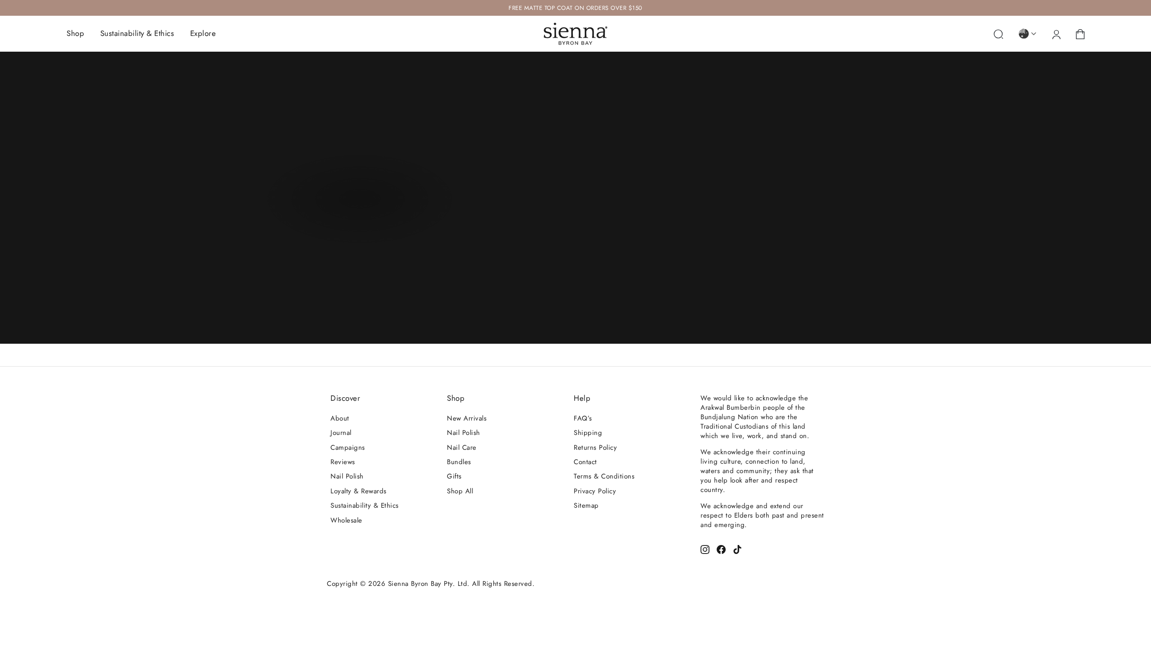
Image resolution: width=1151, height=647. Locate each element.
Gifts (454, 476)
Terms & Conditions (604, 476)
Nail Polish (347, 476)
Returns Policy (595, 447)
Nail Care (462, 447)
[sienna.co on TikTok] (737, 548)
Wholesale (346, 520)
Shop (75, 33)
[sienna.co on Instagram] (704, 548)
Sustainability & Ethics (137, 33)
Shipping (588, 433)
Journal (341, 433)
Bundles (459, 462)
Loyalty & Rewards (358, 491)
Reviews (342, 462)
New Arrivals (466, 418)
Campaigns (347, 447)
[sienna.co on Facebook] (721, 548)
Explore (203, 33)
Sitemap (586, 505)
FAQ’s (583, 418)
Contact (585, 462)
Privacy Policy (595, 491)
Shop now (359, 202)
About (339, 418)
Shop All (460, 491)
